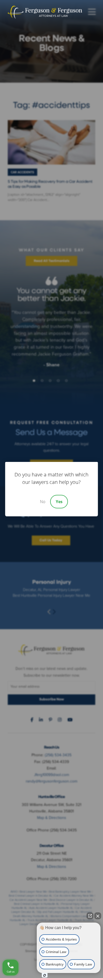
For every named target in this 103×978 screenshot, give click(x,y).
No (42, 501)
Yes (59, 501)
